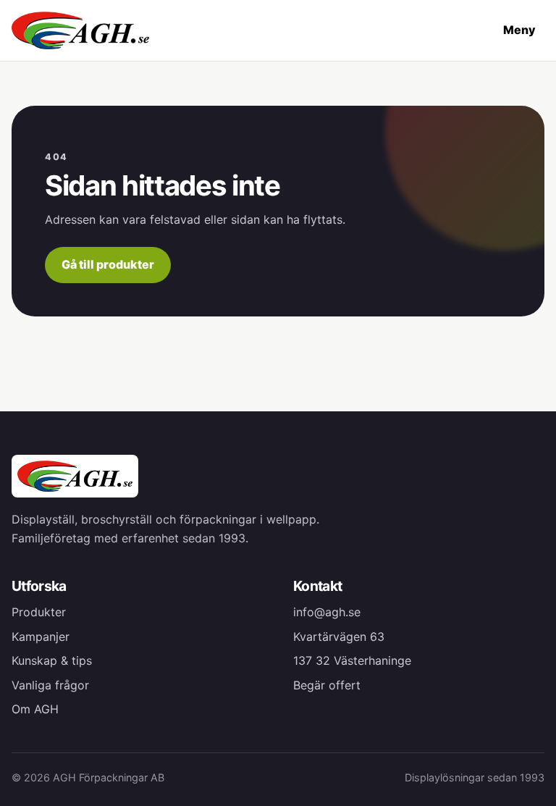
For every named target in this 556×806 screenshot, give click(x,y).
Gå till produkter (108, 264)
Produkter (39, 612)
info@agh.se (327, 612)
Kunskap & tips (52, 660)
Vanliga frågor (50, 685)
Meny (519, 29)
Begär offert (327, 685)
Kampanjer (41, 636)
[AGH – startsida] (80, 30)
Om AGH (35, 709)
